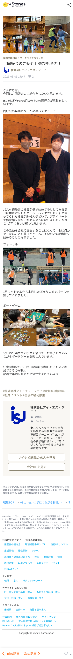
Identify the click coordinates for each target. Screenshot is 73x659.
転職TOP (8, 502)
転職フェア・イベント (48, 562)
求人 (15, 580)
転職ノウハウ (25, 562)
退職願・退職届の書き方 (17, 556)
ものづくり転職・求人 (48, 591)
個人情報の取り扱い (26, 616)
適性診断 (22, 550)
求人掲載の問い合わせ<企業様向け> (37, 621)
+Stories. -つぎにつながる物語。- (41, 502)
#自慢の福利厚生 (34, 395)
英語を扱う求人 (38, 609)
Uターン (36, 550)
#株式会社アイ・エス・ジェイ (22, 391)
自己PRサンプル (59, 544)
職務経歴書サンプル (35, 544)
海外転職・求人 (35, 598)
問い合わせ (8, 621)
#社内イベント (12, 395)
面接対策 (9, 562)
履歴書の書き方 (12, 544)
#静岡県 (59, 391)
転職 (6, 580)
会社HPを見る (37, 466)
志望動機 (9, 550)
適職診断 (48, 556)
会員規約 (7, 616)
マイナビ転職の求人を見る (36, 457)
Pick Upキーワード (33, 580)
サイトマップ (49, 616)
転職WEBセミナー (13, 569)
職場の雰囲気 (10, 57)
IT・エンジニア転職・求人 (18, 591)
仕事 (59, 556)
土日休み (20, 609)
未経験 (7, 609)
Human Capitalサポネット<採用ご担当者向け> (27, 625)
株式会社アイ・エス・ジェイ (28, 70)
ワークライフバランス (31, 57)
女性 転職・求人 (13, 598)
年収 (36, 556)
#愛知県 (48, 391)
